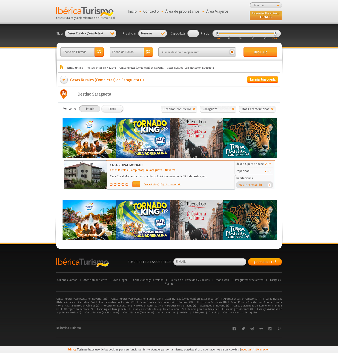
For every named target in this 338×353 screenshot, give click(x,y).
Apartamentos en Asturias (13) (117, 302)
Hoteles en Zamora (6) (116, 305)
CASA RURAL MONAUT (126, 165)
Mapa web (222, 280)
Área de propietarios (182, 11)
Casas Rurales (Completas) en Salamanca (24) (192, 298)
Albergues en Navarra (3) (214, 305)
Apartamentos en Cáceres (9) (82, 305)
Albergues (198, 312)
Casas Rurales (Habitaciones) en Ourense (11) (166, 302)
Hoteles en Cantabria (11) (211, 302)
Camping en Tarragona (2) (112, 309)
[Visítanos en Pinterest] (279, 328)
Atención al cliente (95, 280)
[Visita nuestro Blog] (252, 328)
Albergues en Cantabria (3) (180, 305)
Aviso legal (120, 280)
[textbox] (193, 52)
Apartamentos (166, 312)
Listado (90, 109)
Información (261, 349)
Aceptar (246, 349)
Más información (250, 185)
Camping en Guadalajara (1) (204, 309)
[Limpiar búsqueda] (232, 52)
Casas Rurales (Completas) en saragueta (136, 170)
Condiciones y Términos (148, 280)
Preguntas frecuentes (249, 280)
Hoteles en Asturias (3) (147, 305)
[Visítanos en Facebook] (234, 328)
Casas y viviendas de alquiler (240, 312)
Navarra (170, 170)
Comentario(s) (151, 184)
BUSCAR (260, 52)
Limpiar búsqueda (262, 79)
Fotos (112, 109)
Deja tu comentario (171, 184)
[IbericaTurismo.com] (82, 262)
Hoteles (184, 312)
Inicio (132, 11)
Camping (214, 312)
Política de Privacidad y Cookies (190, 280)
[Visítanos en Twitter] (243, 328)
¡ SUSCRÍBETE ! (265, 262)
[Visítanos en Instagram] (270, 328)
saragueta (210, 109)
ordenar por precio (177, 109)
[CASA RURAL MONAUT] (85, 188)
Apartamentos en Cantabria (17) (242, 298)
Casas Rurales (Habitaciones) (102, 312)
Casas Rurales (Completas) (138, 312)
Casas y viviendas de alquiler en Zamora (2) (157, 309)
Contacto (151, 11)
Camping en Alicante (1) (239, 309)
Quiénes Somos (67, 280)
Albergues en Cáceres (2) (78, 309)
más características (255, 109)
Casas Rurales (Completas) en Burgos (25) (135, 298)
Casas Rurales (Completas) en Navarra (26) (81, 298)
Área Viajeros (217, 11)
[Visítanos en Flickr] (261, 328)
